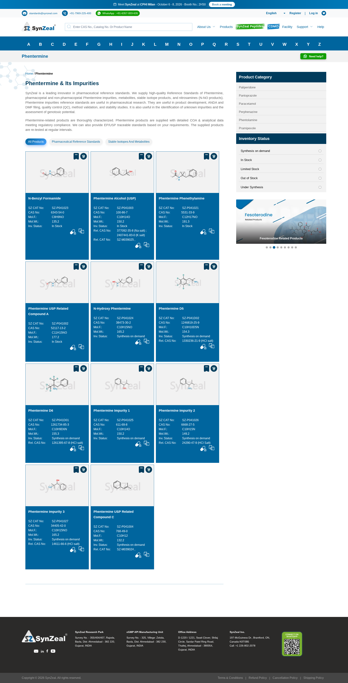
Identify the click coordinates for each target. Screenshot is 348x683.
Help (320, 27)
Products (226, 27)
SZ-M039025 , (126, 239)
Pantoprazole (248, 95)
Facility (287, 27)
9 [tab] (296, 247)
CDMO (273, 26)
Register (295, 13)
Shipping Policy (313, 677)
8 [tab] (292, 247)
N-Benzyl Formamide (44, 198)
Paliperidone (247, 87)
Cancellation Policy (285, 677)
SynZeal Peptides (250, 26)
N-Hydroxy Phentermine (112, 308)
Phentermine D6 (40, 410)
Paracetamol (247, 103)
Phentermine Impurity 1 (112, 410)
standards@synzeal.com (43, 13)
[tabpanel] (174, 4)
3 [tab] (274, 247)
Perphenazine (248, 112)
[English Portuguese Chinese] (271, 13)
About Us (204, 27)
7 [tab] (288, 247)
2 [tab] (270, 247)
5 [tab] (281, 247)
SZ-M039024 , (126, 549)
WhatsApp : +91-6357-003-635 (120, 13)
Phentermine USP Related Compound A (48, 311)
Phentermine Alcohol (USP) (115, 198)
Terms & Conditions (230, 677)
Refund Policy (258, 677)
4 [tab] (277, 247)
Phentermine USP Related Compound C (114, 514)
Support (302, 27)
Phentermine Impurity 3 (46, 511)
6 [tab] (285, 247)
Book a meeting (214, 4)
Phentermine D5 (171, 308)
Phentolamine (248, 120)
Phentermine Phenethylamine (181, 198)
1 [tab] (267, 247)
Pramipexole (247, 128)
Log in (313, 13)
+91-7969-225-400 (80, 13)
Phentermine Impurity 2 (177, 410)
